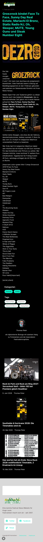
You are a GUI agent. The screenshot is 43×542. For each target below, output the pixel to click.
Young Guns (24, 306)
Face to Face (10, 301)
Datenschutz (22, 535)
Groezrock (21, 301)
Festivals (8, 291)
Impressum (32, 535)
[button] (3, 538)
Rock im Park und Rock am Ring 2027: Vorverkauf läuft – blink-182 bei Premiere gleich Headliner (20, 386)
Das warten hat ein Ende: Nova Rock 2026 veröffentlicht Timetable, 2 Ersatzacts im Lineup (19, 462)
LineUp (17, 291)
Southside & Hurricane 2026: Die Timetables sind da (18, 424)
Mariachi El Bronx (11, 306)
